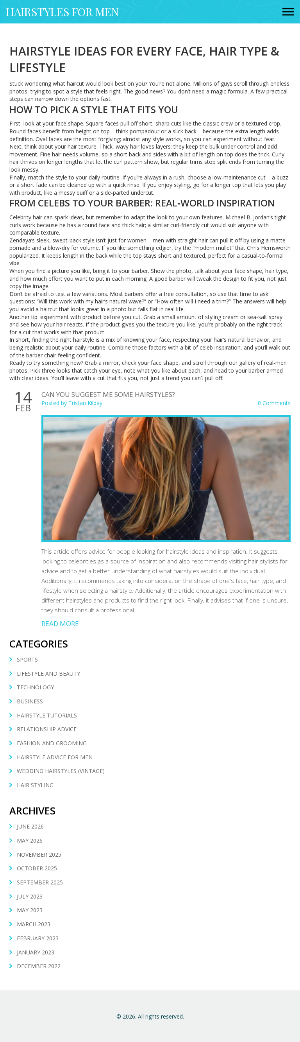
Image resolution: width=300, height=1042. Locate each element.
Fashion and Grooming (52, 743)
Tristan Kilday (85, 403)
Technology (35, 687)
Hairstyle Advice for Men (55, 757)
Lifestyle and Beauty (48, 673)
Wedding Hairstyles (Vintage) (61, 771)
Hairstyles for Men (62, 11)
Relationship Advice (47, 729)
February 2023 (38, 938)
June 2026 (30, 826)
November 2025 (39, 854)
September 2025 (40, 882)
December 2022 (39, 966)
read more (60, 623)
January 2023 (35, 952)
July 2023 (30, 896)
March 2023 (33, 924)
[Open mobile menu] (288, 12)
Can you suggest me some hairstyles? (108, 394)
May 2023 (30, 910)
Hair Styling (35, 785)
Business (30, 701)
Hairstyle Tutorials (47, 715)
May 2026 (30, 840)
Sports (27, 659)
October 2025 (37, 868)
